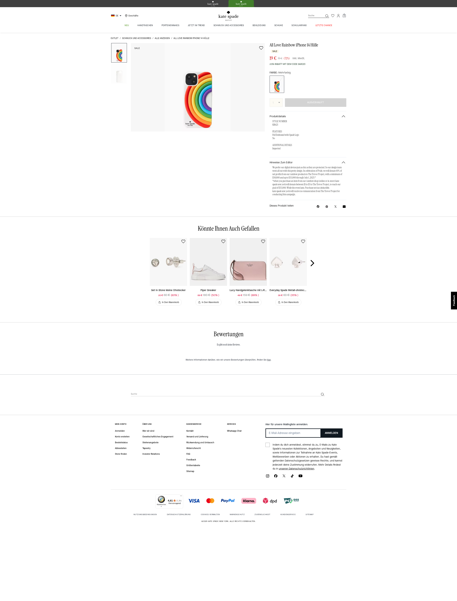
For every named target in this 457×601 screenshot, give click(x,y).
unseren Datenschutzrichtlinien (296, 468)
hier (269, 359)
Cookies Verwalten (210, 514)
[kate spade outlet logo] (228, 16)
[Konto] (338, 16)
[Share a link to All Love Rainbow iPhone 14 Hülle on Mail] (344, 206)
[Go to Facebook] (276, 477)
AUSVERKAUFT (315, 102)
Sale (137, 48)
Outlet (114, 38)
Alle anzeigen (162, 38)
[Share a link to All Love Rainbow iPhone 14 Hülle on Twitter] (335, 206)
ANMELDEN (331, 433)
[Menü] (181, 497)
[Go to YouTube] (300, 477)
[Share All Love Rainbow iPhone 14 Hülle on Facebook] (318, 206)
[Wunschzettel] (333, 16)
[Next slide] (315, 263)
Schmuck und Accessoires (136, 38)
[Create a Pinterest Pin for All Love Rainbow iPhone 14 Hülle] (327, 206)
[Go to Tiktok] (292, 477)
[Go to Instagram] (267, 477)
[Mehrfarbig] (277, 84)
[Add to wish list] (261, 48)
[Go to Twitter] (284, 477)
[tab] (213, 3)
